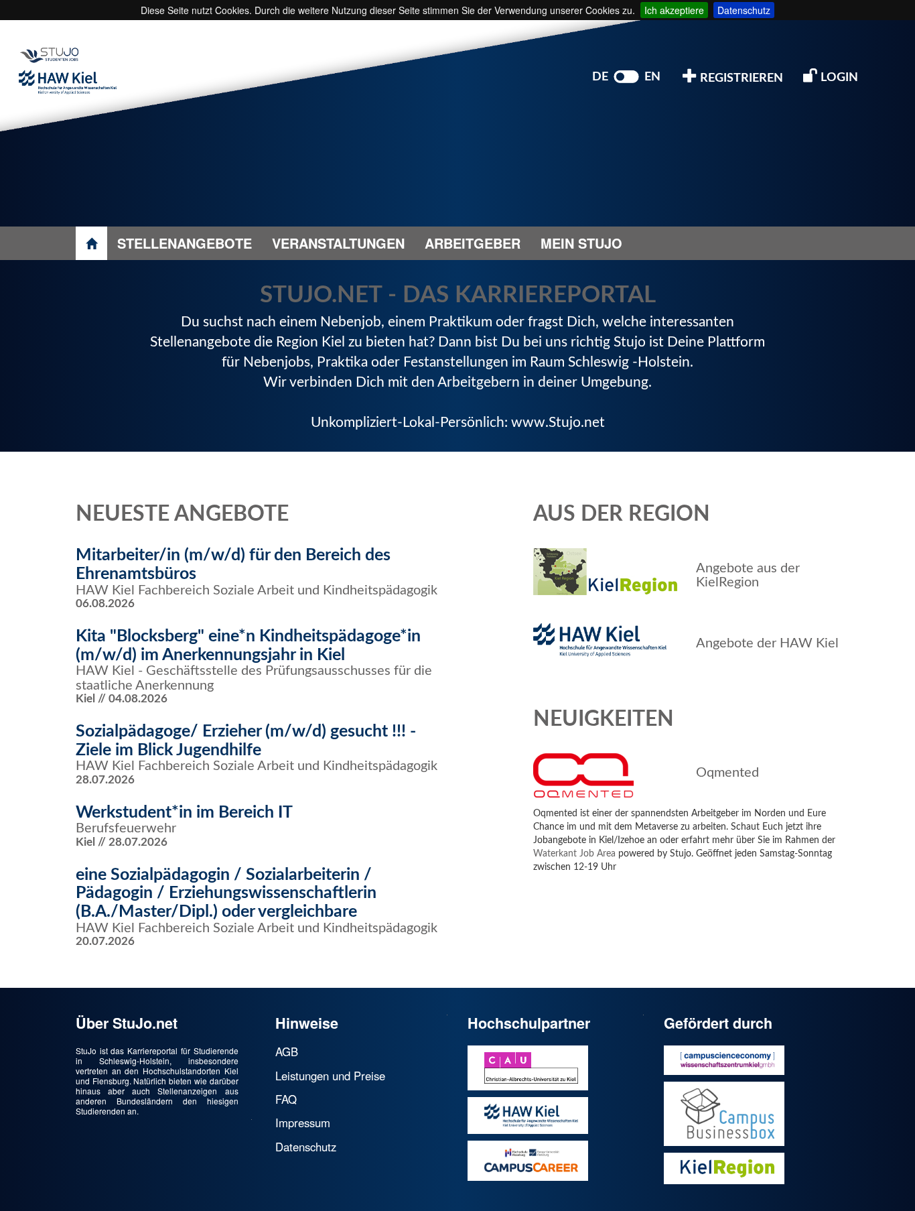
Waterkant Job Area (574, 853)
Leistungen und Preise (330, 1076)
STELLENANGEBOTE (184, 243)
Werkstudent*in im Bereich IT (184, 812)
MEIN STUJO (581, 243)
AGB (286, 1051)
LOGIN (838, 78)
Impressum (302, 1122)
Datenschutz (743, 10)
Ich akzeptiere (674, 10)
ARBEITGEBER (472, 243)
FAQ (286, 1099)
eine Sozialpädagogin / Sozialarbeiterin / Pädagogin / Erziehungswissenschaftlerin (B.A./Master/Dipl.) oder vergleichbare (226, 893)
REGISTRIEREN (740, 78)
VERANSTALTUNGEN (338, 243)
